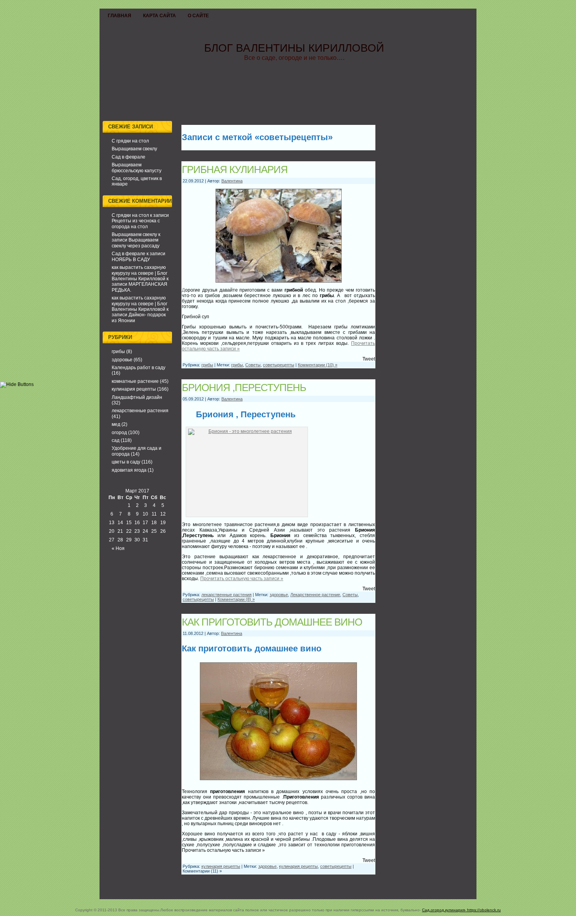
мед (116, 424)
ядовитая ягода (129, 470)
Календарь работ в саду (138, 367)
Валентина (232, 181)
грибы (118, 351)
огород (119, 432)
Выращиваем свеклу (134, 148)
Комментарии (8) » (236, 599)
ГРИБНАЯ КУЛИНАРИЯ (235, 169)
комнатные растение (135, 381)
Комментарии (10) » (317, 364)
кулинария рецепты (134, 389)
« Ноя (118, 548)
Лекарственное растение (315, 594)
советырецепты (278, 364)
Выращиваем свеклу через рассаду (135, 242)
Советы (253, 364)
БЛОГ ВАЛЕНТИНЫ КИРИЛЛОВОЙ (294, 48)
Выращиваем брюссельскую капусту (136, 167)
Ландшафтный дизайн (137, 397)
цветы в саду (126, 462)
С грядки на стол (130, 141)
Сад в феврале (128, 157)
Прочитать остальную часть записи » (241, 578)
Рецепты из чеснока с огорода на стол (136, 223)
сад (116, 440)
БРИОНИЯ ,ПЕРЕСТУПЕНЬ (244, 387)
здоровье (122, 359)
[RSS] (107, 892)
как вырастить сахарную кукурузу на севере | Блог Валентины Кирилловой (139, 273)
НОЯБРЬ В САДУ (131, 259)
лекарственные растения (140, 410)
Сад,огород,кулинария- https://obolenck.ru (461, 910)
